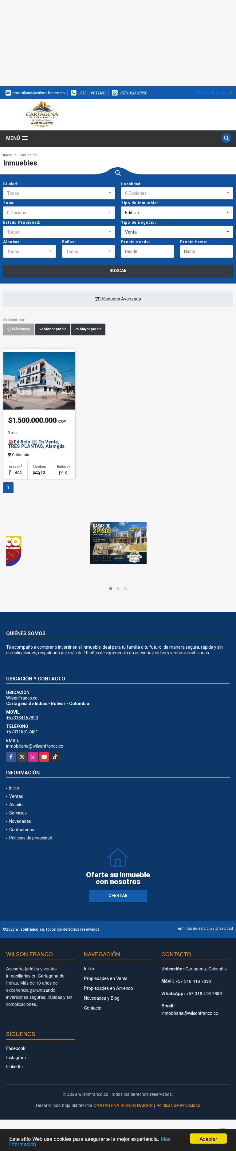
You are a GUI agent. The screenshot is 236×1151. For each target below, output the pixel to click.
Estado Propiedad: (21, 222)
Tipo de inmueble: (139, 203)
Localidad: (131, 184)
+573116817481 (92, 93)
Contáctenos (21, 829)
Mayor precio (90, 329)
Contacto (92, 1007)
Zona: (8, 203)
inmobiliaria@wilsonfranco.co (34, 746)
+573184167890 (133, 93)
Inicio (7, 155)
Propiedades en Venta (106, 978)
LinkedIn (14, 1066)
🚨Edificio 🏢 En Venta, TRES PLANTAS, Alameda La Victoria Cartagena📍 (36, 446)
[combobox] (59, 193)
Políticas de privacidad (30, 837)
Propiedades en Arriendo (108, 988)
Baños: (69, 242)
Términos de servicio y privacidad (204, 928)
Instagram (16, 1057)
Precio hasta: (193, 242)
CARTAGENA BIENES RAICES (123, 1105)
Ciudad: (10, 184)
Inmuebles (28, 155)
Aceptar (208, 1138)
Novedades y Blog (102, 997)
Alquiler (16, 804)
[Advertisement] (118, 43)
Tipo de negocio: (138, 222)
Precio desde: (135, 242)
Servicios (18, 812)
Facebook (15, 1048)
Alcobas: (12, 242)
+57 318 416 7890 (193, 981)
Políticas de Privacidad (178, 1105)
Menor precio (54, 329)
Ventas (16, 796)
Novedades (20, 821)
